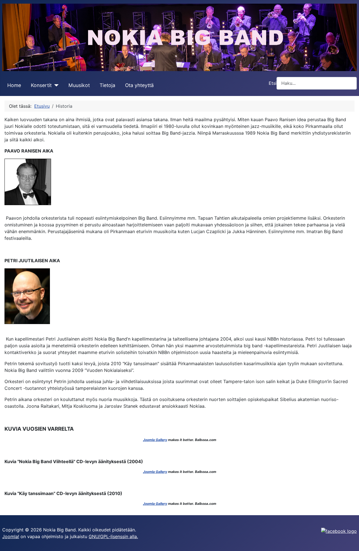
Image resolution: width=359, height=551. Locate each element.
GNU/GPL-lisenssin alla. (113, 536)
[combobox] (317, 83)
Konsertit (41, 85)
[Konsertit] (55, 85)
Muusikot (79, 85)
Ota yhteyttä (139, 85)
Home (14, 85)
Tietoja (107, 85)
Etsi (273, 83)
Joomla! (10, 536)
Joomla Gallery (155, 440)
